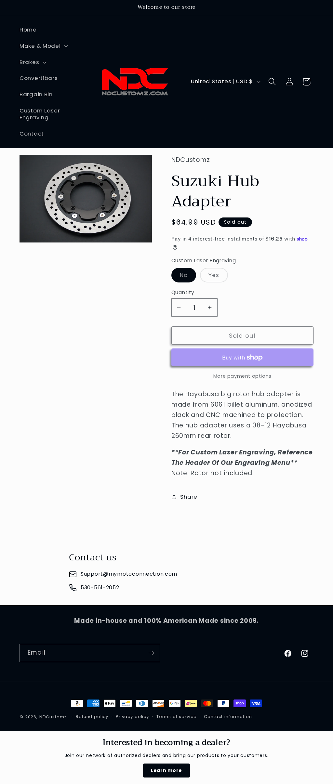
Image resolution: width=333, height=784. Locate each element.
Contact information (228, 716)
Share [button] (188, 497)
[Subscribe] (151, 653)
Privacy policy (132, 716)
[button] (43, 46)
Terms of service (176, 716)
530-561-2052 (100, 587)
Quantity (182, 292)
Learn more (166, 770)
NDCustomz (53, 717)
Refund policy (92, 716)
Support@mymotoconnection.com (129, 574)
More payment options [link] (242, 376)
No (188, 276)
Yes (218, 276)
